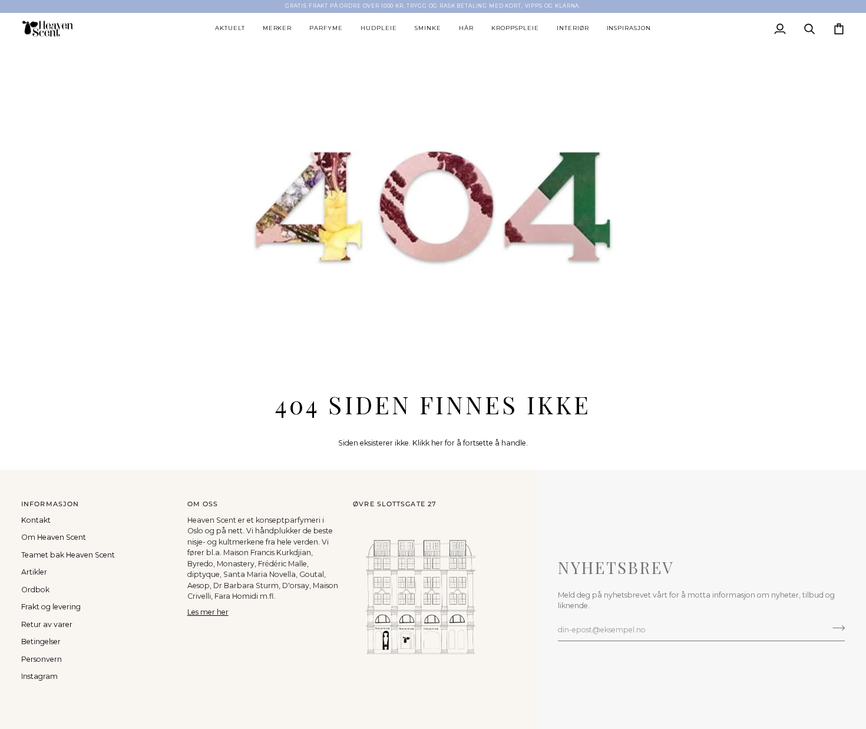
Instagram (39, 676)
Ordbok (35, 589)
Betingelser (41, 641)
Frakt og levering (51, 606)
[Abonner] (835, 628)
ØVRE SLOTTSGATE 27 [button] (395, 504)
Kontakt (36, 520)
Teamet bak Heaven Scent (68, 554)
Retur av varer (46, 624)
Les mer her (208, 612)
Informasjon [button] (50, 504)
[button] (230, 29)
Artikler (34, 572)
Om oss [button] (203, 504)
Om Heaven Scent (53, 537)
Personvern (41, 659)
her (437, 442)
